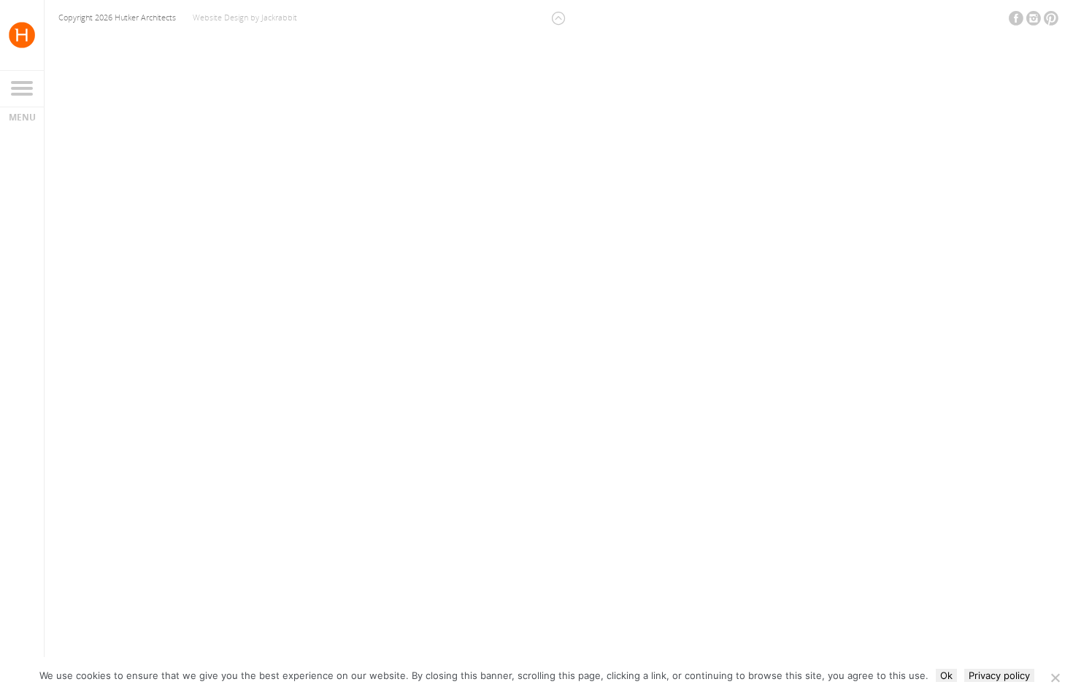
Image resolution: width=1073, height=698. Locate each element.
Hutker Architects (22, 35)
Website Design (220, 17)
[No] (1054, 677)
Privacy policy (999, 675)
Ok (946, 675)
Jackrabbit (279, 17)
